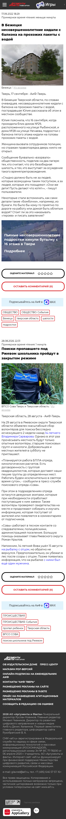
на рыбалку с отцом (15, 549)
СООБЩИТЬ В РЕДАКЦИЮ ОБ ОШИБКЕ (28, 704)
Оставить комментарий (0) (33, 286)
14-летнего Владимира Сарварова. (31, 434)
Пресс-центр (49, 664)
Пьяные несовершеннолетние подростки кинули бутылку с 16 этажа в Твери (32, 239)
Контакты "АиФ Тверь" (19, 681)
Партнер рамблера (32, 802)
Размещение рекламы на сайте (26, 686)
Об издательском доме (20, 664)
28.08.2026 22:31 (11, 340)
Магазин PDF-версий (17, 669)
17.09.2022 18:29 (11, 13)
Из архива (20, 87)
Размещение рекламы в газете (25, 691)
